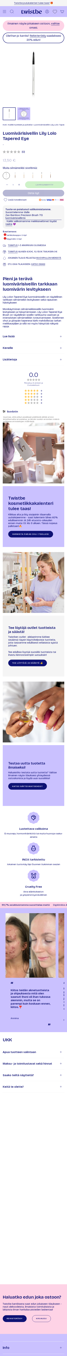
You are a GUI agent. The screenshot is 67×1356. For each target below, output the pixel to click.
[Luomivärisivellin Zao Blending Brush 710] (15, 176)
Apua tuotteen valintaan (19, 1052)
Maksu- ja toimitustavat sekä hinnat (27, 1063)
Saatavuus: (10, 231)
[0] (55, 12)
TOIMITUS (13, 245)
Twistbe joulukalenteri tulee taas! (32, 3)
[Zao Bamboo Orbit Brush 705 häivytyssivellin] (50, 176)
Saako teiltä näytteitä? (18, 1075)
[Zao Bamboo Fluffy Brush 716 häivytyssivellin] (42, 176)
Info (6, 1348)
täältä (8, 224)
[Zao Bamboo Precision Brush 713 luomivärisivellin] (33, 176)
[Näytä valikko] (4, 11)
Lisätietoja (10, 359)
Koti (5, 125)
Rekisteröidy (38, 35)
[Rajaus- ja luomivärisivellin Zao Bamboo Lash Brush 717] (24, 176)
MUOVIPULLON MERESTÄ (48, 258)
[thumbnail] (9, 113)
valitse (55, 23)
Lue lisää (9, 336)
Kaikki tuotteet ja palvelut (20, 125)
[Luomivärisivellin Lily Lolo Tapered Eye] (6, 176)
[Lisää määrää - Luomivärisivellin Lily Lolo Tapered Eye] (19, 184)
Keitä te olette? (13, 1086)
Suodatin (12, 411)
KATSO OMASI (38, 264)
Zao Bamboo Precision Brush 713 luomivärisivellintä (24, 217)
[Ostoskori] (62, 11)
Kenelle (8, 348)
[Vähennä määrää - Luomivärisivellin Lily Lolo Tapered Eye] (7, 184)
